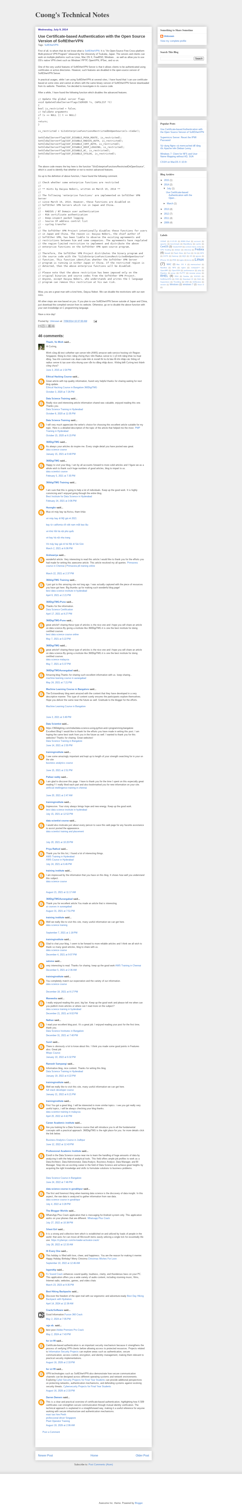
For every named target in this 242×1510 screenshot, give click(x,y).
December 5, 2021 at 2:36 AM (61, 970)
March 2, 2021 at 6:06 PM (59, 548)
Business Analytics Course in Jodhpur (65, 1140)
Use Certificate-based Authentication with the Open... (179, 195)
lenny (189, 260)
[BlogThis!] (43, 326)
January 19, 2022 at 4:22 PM (61, 1075)
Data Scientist (53, 723)
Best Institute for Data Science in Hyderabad (69, 496)
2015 (167, 180)
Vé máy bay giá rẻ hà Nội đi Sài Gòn (65, 544)
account (197, 241)
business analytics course (59, 763)
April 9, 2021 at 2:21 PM (58, 595)
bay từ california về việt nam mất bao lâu (67, 524)
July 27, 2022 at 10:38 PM (59, 1222)
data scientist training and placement (65, 831)
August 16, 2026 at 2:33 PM (60, 1362)
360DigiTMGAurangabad (59, 670)
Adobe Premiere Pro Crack (70, 1330)
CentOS (164, 246)
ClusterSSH (177, 247)
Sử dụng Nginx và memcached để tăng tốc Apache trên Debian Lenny (180, 147)
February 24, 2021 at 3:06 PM (61, 501)
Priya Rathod (53, 849)
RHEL (164, 275)
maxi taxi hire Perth (56, 1414)
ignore (198, 256)
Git (195, 253)
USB (187, 282)
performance (189, 270)
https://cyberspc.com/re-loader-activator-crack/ (75, 1240)
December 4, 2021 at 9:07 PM (61, 954)
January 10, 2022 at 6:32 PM (61, 1057)
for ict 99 (51, 1340)
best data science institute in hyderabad (66, 590)
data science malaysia (57, 659)
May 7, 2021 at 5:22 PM (58, 639)
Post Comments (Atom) (101, 1464)
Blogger (138, 1503)
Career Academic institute (60, 1122)
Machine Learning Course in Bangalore (67, 689)
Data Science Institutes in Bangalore (65, 1031)
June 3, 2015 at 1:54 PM (58, 370)
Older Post (142, 1455)
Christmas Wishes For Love (102, 1258)
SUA (199, 279)
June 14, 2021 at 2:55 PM (59, 745)
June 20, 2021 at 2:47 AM (59, 795)
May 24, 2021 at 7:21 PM (59, 682)
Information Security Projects (64, 1351)
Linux (199, 259)
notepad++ (195, 268)
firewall (167, 253)
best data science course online (62, 634)
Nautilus (163, 268)
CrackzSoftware (54, 1310)
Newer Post (45, 1455)
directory (187, 250)
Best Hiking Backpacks (58, 1291)
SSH (177, 279)
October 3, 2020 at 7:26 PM (60, 391)
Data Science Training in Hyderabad (64, 409)
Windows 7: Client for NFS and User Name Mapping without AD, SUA (178, 155)
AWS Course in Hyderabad (60, 859)
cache (198, 244)
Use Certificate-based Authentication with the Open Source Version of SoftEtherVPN (182, 130)
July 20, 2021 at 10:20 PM (59, 842)
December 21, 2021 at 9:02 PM (62, 1013)
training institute (55, 870)
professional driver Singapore (61, 1418)
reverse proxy (195, 273)
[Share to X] (46, 326)
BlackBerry (187, 244)
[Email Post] (94, 321)
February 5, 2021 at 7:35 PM (60, 475)
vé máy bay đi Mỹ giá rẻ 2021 (61, 518)
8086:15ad (185, 241)
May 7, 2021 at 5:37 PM (58, 664)
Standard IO (188, 279)
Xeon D (201, 285)
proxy (173, 273)
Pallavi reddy (53, 777)
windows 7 (188, 284)
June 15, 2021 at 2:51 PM (59, 770)
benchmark (174, 244)
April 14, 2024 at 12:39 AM (59, 1303)
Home (94, 1455)
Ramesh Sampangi (56, 1063)
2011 (167, 218)
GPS (202, 253)
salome (50, 961)
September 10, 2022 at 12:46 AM (63, 1263)
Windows (174, 284)
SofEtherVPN (51, 45)
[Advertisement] (93, 1443)
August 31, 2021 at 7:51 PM (60, 911)
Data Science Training (58, 398)
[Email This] (39, 326)
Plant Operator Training (58, 1421)
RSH (176, 276)
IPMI (174, 260)
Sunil (49, 1042)
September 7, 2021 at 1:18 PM (61, 932)
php (199, 270)
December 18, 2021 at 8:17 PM (62, 991)
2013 (167, 209)
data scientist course (56, 471)
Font (188, 253)
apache (163, 244)
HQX (184, 256)
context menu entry (193, 247)
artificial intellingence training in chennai (66, 787)
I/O (191, 256)
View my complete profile (173, 41)
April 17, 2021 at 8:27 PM (59, 613)
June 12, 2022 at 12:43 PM (60, 1144)
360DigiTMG (52, 442)
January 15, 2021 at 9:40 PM (61, 454)
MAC (169, 264)
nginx (183, 268)
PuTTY (182, 273)
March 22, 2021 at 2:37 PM (60, 573)
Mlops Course (53, 1052)
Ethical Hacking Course (59, 376)
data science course (56, 449)
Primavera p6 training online (80, 566)
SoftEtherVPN (92, 50)
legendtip (51, 1269)
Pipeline (163, 273)
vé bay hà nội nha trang (58, 537)
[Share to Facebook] (50, 326)
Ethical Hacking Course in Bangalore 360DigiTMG (71, 387)
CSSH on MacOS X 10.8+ (173, 162)
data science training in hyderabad (63, 1009)
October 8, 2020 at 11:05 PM (60, 413)
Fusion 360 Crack (73, 1314)
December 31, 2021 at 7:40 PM (62, 1035)
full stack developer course (60, 1090)
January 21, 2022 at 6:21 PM (61, 1094)
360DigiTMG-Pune (56, 602)
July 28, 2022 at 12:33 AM (59, 1244)
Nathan (50, 1020)
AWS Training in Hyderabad (60, 856)
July (169, 188)
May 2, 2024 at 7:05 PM (58, 1319)
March (170, 203)
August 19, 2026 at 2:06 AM (60, 1425)
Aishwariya (52, 555)
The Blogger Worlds (57, 1210)
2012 (167, 213)
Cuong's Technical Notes (72, 14)
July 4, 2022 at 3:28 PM (58, 1204)
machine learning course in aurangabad (66, 678)
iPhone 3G (164, 260)
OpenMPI (164, 270)
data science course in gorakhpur (64, 1189)
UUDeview (197, 282)
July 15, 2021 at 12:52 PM (59, 814)
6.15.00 (173, 241)
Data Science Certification (59, 609)
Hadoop (175, 256)
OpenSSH (176, 270)
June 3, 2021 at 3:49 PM (58, 717)
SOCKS (197, 276)
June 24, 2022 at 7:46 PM (59, 1182)
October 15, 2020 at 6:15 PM (61, 435)
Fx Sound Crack (54, 1274)
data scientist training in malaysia (63, 1112)
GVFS (165, 256)
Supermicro (165, 282)
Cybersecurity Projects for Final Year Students (87, 1386)
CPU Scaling (165, 250)
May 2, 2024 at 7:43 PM (58, 1334)
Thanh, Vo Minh (54, 342)
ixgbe (181, 260)
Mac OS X (181, 264)
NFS (174, 268)
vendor (163, 285)
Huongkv (51, 507)
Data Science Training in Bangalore (64, 741)
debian (177, 250)
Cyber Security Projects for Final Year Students (80, 1380)
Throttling (177, 282)
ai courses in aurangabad (59, 906)
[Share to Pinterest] (53, 326)
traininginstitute (54, 752)
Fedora (199, 249)
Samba (186, 276)
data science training (56, 925)
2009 (167, 222)
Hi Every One (53, 1251)
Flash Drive (178, 253)
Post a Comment (51, 1432)
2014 (167, 184)
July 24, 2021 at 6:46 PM (59, 864)
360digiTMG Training (57, 482)
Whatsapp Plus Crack (99, 1218)
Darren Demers (54, 1397)
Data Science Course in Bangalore (63, 1178)
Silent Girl (51, 1229)
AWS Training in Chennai (128, 965)
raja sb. (50, 1325)
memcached (196, 264)
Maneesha (51, 998)
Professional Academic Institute (63, 1151)
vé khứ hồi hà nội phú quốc (60, 531)
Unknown (55, 321)
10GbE (163, 241)
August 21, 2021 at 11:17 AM (61, 892)
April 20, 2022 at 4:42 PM (59, 1116)
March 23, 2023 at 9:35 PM (60, 1284)
